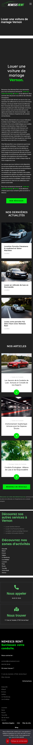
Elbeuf (3, 689)
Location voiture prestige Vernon (17, 531)
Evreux (3, 692)
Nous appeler (16, 593)
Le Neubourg (5, 697)
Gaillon (3, 694)
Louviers (4, 707)
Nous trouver (16, 615)
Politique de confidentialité (19, 741)
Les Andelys (5, 699)
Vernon (3, 720)
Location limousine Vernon (15, 533)
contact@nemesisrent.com (10, 661)
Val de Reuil (5, 717)
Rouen (3, 712)
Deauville (4, 687)
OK (8, 741)
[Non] (31, 737)
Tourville (4, 715)
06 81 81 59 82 (5, 664)
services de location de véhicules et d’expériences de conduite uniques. (16, 499)
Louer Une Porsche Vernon (15, 529)
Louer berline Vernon (13, 526)
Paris (3, 710)
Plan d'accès (5, 677)
